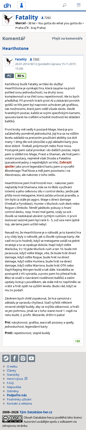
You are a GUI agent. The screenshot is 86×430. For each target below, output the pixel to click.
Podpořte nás (17, 395)
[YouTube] (31, 358)
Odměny (13, 391)
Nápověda (14, 387)
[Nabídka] (79, 5)
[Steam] (6, 358)
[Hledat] (64, 5)
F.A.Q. (10, 383)
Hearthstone (15, 48)
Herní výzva (15, 379)
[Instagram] (23, 358)
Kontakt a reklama (19, 403)
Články (11, 370)
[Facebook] (14, 358)
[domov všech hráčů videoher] (7, 5)
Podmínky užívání (19, 399)
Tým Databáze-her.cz (35, 412)
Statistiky (13, 375)
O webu (12, 366)
